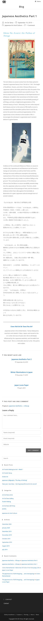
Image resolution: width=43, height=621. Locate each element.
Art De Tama (9, 23)
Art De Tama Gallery (8, 498)
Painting (26, 614)
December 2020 (6, 524)
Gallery (6, 614)
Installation (11, 614)
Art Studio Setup (7, 473)
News (37, 614)
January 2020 (6, 528)
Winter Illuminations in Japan (21, 372)
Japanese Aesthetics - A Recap (19, 406)
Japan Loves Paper (21, 385)
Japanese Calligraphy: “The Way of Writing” (14, 480)
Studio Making (6, 501)
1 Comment (31, 25)
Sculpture (19, 614)
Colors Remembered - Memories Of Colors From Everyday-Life (20, 568)
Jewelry (4, 509)
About (32, 614)
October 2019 (6, 539)
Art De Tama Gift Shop (8, 506)
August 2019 (6, 546)
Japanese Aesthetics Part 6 (29, 560)
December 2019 (6, 531)
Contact (6, 603)
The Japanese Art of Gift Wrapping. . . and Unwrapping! (18, 574)
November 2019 (7, 535)
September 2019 (7, 542)
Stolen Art (5, 477)
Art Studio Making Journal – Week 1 (12, 469)
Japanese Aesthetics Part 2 (22, 359)
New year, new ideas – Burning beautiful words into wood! (19, 484)
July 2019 (4, 549)
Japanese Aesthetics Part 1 (29, 564)
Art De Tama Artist (7, 495)
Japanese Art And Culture (13, 25)
